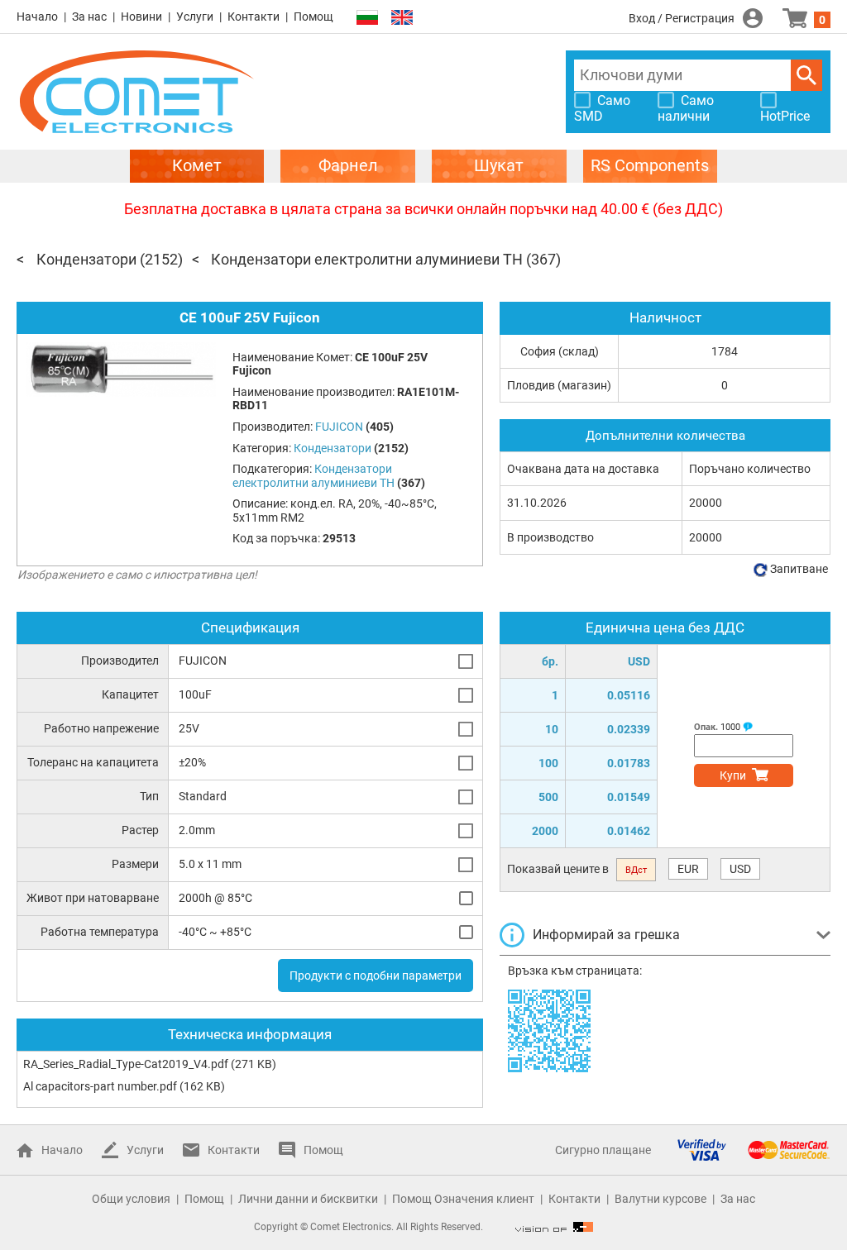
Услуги (194, 16)
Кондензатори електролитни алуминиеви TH (367, 259)
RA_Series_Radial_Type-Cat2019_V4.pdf (125, 1064)
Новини (141, 16)
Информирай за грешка (606, 934)
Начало (37, 16)
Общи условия (131, 1198)
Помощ (313, 16)
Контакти (253, 16)
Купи (733, 775)
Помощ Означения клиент (463, 1198)
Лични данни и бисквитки (308, 1198)
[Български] (367, 18)
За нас (89, 16)
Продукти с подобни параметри (376, 975)
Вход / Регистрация (682, 18)
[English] (402, 18)
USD (740, 868)
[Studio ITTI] (554, 1227)
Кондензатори (86, 259)
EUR (688, 868)
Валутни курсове (660, 1198)
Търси (806, 75)
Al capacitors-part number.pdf (100, 1086)
